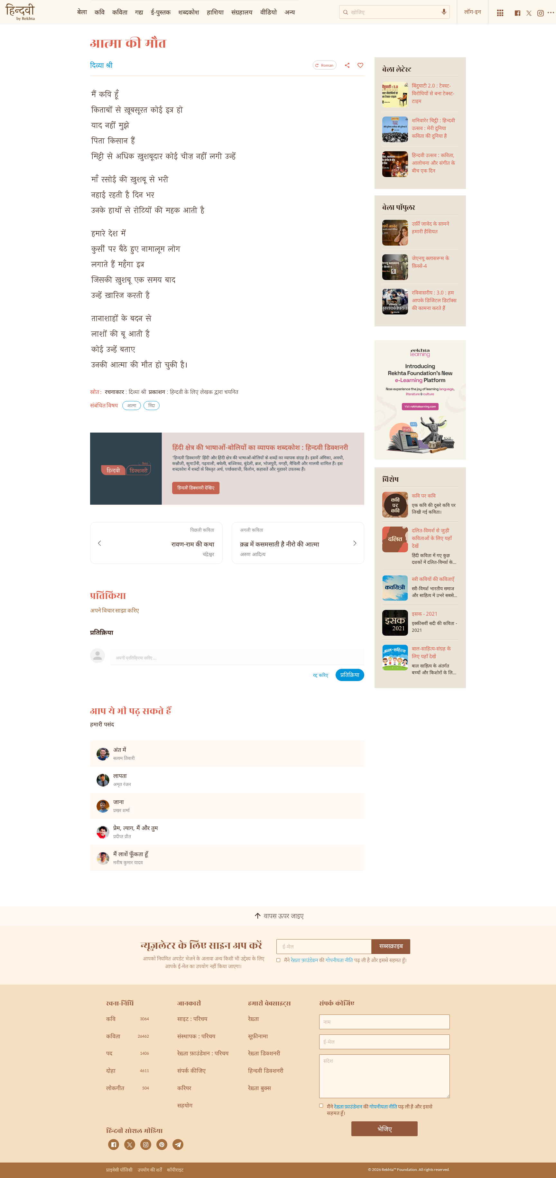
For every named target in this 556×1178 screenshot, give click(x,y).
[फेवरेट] (359, 65)
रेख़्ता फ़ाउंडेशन (304, 961)
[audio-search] (444, 12)
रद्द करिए (320, 676)
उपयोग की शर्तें (150, 1170)
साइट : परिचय (192, 1019)
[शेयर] (347, 65)
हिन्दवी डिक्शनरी (265, 1071)
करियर (184, 1088)
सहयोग (184, 1106)
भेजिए (384, 1129)
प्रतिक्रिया (349, 675)
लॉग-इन (472, 11)
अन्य (289, 12)
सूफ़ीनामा (258, 1037)
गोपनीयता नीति (339, 961)
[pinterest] (161, 1144)
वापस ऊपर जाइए (284, 916)
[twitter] (129, 1144)
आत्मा (131, 406)
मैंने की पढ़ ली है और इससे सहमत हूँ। (345, 961)
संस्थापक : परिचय (196, 1037)
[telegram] (177, 1144)
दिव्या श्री (101, 66)
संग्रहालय (242, 12)
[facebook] (113, 1144)
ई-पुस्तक (161, 12)
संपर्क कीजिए (191, 1071)
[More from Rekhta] (500, 13)
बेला (82, 11)
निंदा (151, 406)
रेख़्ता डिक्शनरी (264, 1054)
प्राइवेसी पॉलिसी (119, 1170)
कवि (100, 12)
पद (127, 1054)
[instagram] (145, 1144)
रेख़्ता (253, 1019)
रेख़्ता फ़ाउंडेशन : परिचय (202, 1054)
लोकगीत (127, 1088)
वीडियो (268, 12)
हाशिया (215, 12)
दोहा (127, 1071)
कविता (119, 12)
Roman (327, 65)
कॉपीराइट (175, 1170)
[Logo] (20, 13)
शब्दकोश (188, 12)
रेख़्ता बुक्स (259, 1088)
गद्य (139, 12)
